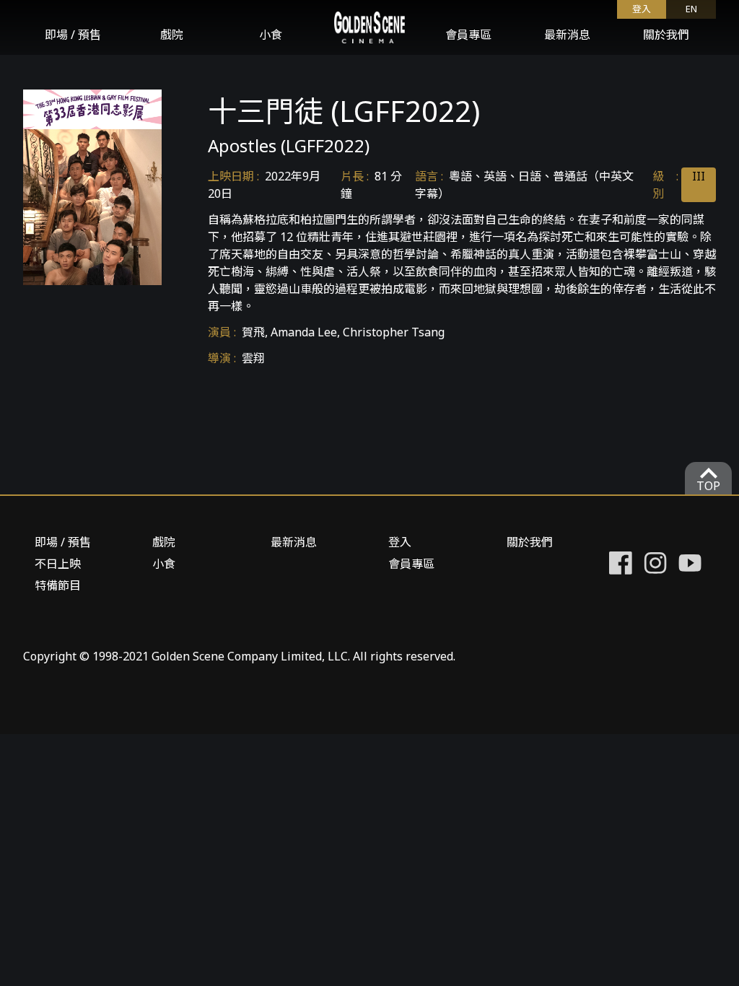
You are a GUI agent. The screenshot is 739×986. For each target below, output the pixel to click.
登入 (399, 542)
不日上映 (58, 564)
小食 (270, 35)
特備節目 (58, 585)
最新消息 (567, 35)
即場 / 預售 (73, 35)
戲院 (171, 35)
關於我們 (666, 35)
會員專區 (468, 35)
